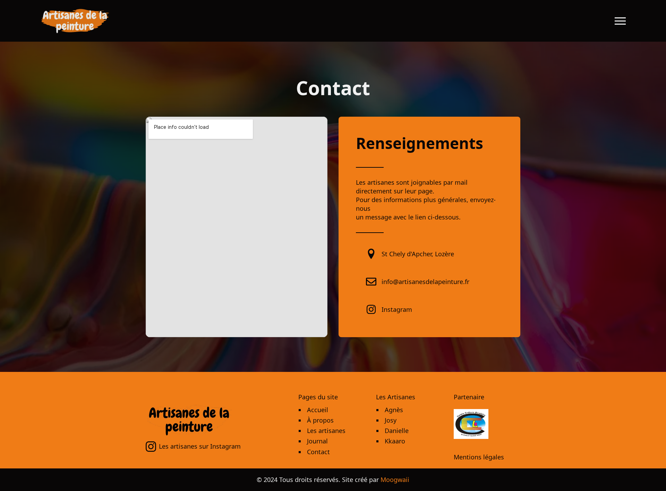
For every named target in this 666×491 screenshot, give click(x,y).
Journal (317, 441)
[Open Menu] (620, 20)
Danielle (397, 430)
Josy (390, 420)
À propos (320, 420)
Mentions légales (479, 457)
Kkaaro (395, 441)
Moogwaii (395, 479)
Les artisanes (326, 430)
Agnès (394, 410)
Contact (318, 452)
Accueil (317, 410)
